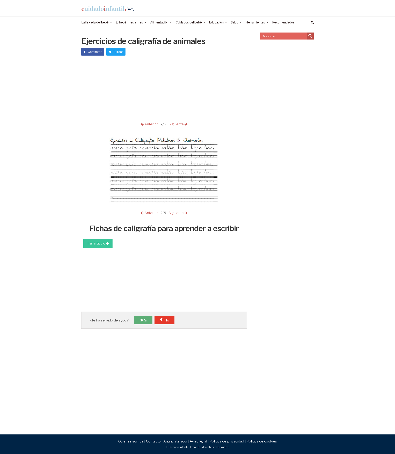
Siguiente (176, 124)
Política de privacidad (227, 441)
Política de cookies (262, 441)
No (166, 320)
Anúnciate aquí (175, 441)
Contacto (153, 441)
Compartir (94, 52)
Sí (145, 320)
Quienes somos (130, 441)
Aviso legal (198, 441)
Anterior (152, 124)
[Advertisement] (164, 90)
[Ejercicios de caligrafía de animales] (164, 207)
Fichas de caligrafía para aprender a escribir (164, 228)
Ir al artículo (96, 243)
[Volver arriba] (382, 442)
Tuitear (118, 52)
